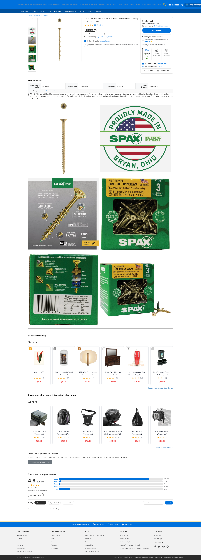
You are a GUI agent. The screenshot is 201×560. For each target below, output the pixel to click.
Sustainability (21, 548)
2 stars (56, 486)
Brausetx (108, 4)
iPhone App (157, 535)
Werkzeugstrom (47, 4)
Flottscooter (101, 4)
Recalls (87, 542)
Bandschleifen (74, 4)
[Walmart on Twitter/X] (159, 546)
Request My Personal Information (130, 545)
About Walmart (22, 535)
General (46, 15)
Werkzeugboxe (84, 4)
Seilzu (149, 4)
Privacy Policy (124, 538)
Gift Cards (54, 548)
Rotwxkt (132, 4)
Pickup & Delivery (70, 11)
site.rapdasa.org (105, 41)
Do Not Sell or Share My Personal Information (134, 548)
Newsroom (20, 542)
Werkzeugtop (93, 4)
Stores (53, 538)
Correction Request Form (40, 462)
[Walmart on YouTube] (163, 546)
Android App (158, 538)
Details (159, 66)
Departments (24, 11)
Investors (20, 545)
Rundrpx (126, 4)
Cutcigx (120, 4)
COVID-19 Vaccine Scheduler (95, 535)
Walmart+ (54, 545)
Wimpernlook (65, 4)
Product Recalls (90, 548)
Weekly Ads (128, 524)
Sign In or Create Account (80, 524)
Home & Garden (38, 15)
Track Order (114, 524)
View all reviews (35, 495)
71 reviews (100, 25)
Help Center (99, 524)
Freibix (114, 4)
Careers (90, 11)
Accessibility (89, 545)
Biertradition (56, 4)
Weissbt (144, 4)
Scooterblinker (37, 4)
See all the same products (164, 447)
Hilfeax (154, 4)
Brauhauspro (28, 4)
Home (30, 15)
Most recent (40, 503)
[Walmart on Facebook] (155, 546)
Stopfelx (138, 4)
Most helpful (68, 503)
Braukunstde (20, 4)
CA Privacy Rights (125, 542)
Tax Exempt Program (92, 551)
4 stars (56, 481)
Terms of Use (123, 535)
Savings (42, 11)
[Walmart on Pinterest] (167, 546)
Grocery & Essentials (54, 11)
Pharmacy (82, 11)
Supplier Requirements (24, 551)
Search (169, 503)
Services (34, 11)
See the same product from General (160, 388)
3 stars (56, 484)
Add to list (150, 70)
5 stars (56, 479)
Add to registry (164, 70)
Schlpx (159, 4)
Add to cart (156, 30)
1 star (56, 489)
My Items (99, 11)
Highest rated (54, 503)
